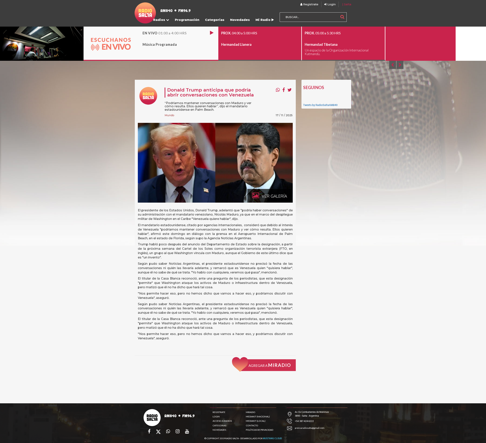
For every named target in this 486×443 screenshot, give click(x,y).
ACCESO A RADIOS (222, 420)
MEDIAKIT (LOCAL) (255, 420)
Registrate (310, 4)
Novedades (240, 20)
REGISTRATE (219, 412)
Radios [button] (159, 20)
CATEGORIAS (219, 425)
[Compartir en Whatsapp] (278, 90)
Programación (187, 20)
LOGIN (216, 416)
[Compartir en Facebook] (283, 90)
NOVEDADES (219, 429)
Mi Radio (263, 20)
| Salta (346, 4)
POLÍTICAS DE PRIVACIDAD (259, 429)
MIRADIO (250, 412)
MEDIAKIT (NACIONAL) (258, 416)
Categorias (214, 20)
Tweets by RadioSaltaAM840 (320, 105)
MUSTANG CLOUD (272, 438)
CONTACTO (252, 425)
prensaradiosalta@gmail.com (309, 427)
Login (331, 4)
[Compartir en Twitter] (289, 90)
